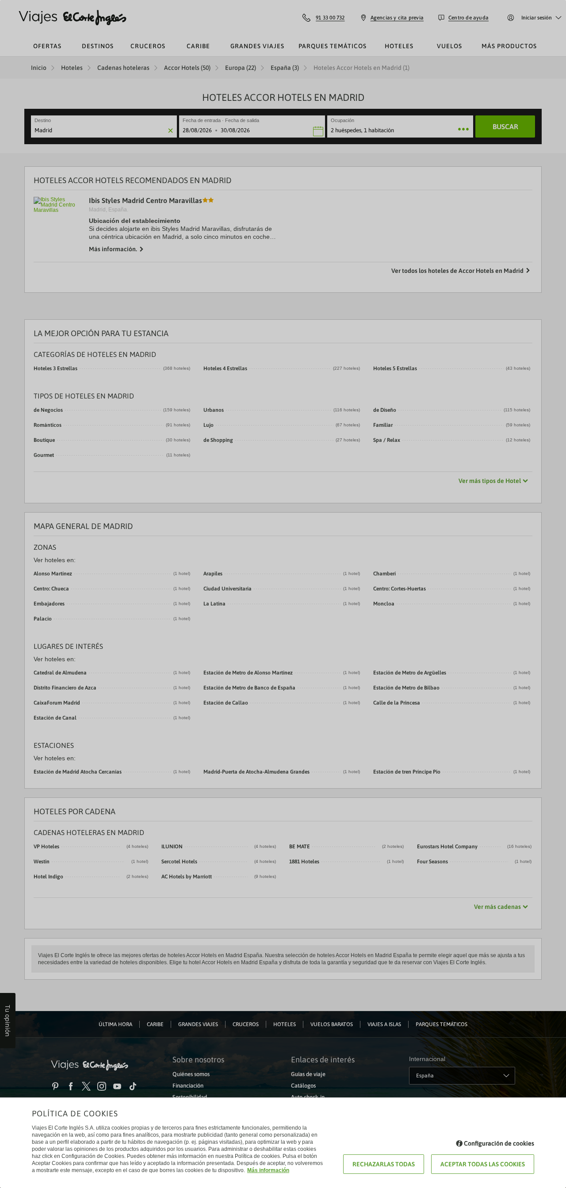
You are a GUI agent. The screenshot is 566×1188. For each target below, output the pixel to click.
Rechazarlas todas (383, 1164)
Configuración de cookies (499, 1143)
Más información (268, 1170)
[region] (283, 594)
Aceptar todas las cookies (482, 1164)
